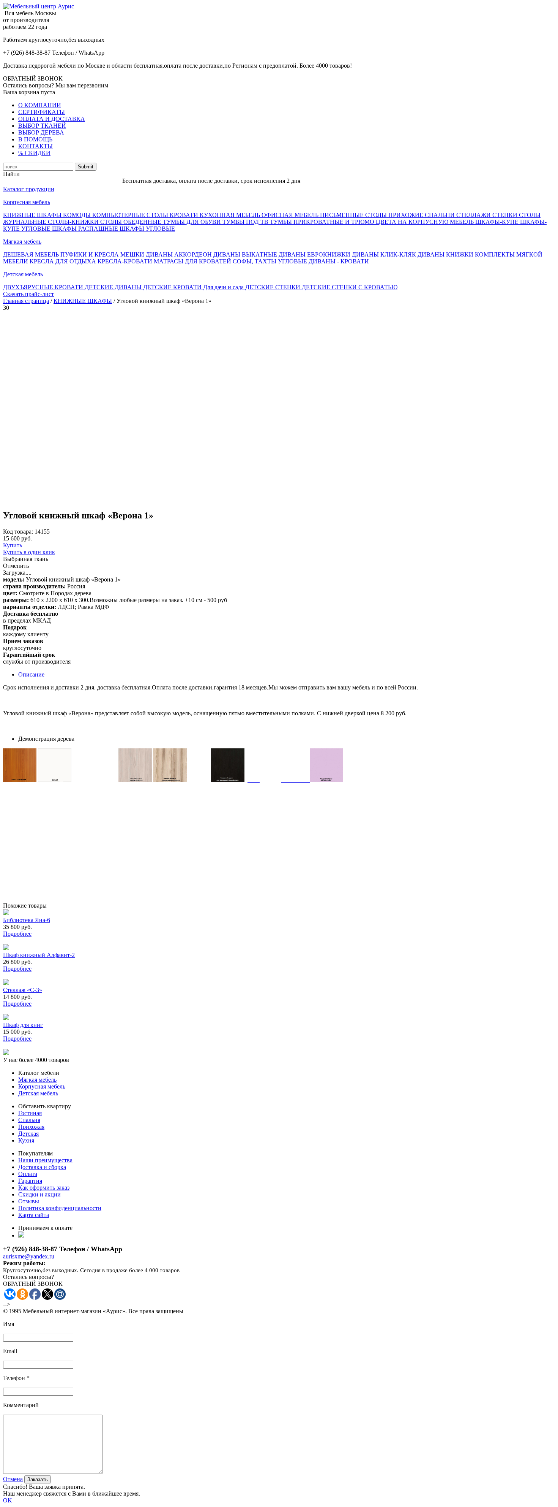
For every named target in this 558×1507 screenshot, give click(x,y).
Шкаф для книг (23, 1025)
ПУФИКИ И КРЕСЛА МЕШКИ (103, 254)
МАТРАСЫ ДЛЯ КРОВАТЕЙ (193, 261)
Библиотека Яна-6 (26, 920)
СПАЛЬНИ (440, 215)
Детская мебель (23, 274)
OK (7, 1500)
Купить (12, 545)
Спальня (29, 1120)
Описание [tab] (31, 674)
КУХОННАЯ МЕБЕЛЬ (231, 215)
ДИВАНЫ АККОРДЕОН (179, 254)
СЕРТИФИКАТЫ (41, 112)
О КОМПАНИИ (39, 105)
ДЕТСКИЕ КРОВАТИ (173, 287)
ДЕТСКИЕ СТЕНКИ (273, 287)
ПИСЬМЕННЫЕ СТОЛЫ (354, 215)
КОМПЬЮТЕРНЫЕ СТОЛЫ (131, 215)
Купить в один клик (29, 552)
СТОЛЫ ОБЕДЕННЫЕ (131, 222)
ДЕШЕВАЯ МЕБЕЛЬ (31, 254)
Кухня (26, 1140)
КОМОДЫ (77, 215)
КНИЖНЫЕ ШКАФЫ (33, 215)
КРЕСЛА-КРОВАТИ (126, 261)
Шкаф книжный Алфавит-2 (39, 955)
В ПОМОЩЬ (35, 139)
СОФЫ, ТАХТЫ (255, 261)
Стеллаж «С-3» (22, 990)
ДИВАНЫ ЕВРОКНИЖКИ (315, 254)
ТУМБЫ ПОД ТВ (246, 222)
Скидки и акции (39, 1194)
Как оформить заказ (43, 1187)
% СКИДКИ (34, 153)
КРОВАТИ (185, 215)
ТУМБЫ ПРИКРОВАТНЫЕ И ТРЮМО (323, 222)
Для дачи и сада (224, 287)
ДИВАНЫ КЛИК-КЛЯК (385, 254)
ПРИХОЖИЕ (406, 215)
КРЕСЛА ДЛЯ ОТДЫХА (64, 261)
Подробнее (17, 933)
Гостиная (30, 1113)
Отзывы (28, 1201)
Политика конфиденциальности (59, 1208)
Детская (28, 1133)
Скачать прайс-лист (28, 294)
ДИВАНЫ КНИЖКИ (446, 254)
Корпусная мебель (26, 202)
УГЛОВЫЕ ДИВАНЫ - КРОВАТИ (323, 261)
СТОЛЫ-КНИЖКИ (74, 222)
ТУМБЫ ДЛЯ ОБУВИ (192, 222)
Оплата (27, 1174)
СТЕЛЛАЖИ (474, 215)
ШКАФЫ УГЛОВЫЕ (147, 228)
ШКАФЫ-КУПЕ (497, 222)
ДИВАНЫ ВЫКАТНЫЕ (246, 254)
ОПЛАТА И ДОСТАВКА (51, 119)
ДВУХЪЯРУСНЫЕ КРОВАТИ (44, 287)
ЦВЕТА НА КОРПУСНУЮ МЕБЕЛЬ (425, 222)
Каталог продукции (28, 189)
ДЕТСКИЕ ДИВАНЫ (114, 287)
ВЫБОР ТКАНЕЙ (42, 125)
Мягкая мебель (22, 241)
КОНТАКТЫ (35, 146)
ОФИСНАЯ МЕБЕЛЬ (291, 215)
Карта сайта (33, 1215)
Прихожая (31, 1127)
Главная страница (26, 301)
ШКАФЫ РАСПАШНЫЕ (86, 228)
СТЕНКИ (505, 215)
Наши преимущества (45, 1160)
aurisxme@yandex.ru (28, 1256)
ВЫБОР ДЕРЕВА (41, 132)
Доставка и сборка (42, 1167)
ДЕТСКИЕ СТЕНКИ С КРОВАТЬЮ (349, 287)
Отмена (13, 1479)
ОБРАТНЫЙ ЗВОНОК (33, 78)
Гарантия (30, 1180)
